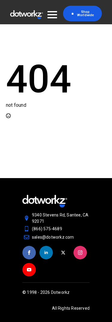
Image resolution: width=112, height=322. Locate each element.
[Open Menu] (52, 14)
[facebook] (29, 252)
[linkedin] (46, 252)
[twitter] (63, 252)
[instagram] (80, 252)
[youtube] (29, 269)
